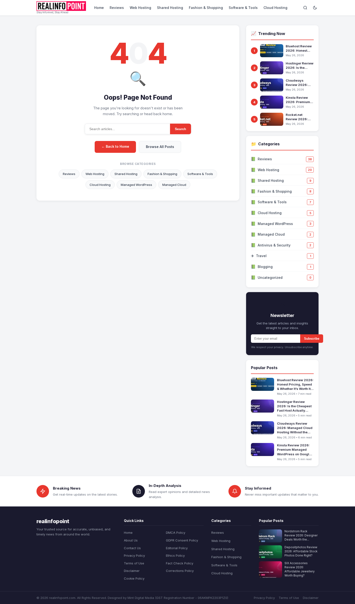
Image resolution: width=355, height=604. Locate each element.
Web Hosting (140, 8)
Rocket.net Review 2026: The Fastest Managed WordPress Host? (299, 117)
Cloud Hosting (275, 8)
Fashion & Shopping (206, 8)
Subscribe (311, 338)
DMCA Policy (175, 532)
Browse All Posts (160, 147)
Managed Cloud (174, 185)
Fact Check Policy (179, 563)
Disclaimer (132, 571)
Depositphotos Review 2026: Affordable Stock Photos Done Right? (301, 551)
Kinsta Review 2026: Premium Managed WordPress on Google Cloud (298, 100)
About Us (131, 540)
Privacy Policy (134, 555)
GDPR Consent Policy (182, 540)
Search (180, 129)
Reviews (117, 8)
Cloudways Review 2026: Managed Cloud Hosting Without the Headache (298, 82)
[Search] (305, 7)
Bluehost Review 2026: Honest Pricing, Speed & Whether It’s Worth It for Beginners (300, 48)
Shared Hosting (170, 8)
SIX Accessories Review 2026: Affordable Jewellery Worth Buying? (299, 569)
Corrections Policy (180, 571)
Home (99, 8)
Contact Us (132, 548)
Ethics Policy (175, 555)
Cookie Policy (134, 578)
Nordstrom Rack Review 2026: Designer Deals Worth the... (301, 535)
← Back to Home (115, 146)
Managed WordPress (136, 185)
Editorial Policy (177, 548)
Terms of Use (134, 563)
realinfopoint (52, 521)
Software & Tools (243, 8)
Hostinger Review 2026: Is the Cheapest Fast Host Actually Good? (299, 65)
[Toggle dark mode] (315, 7)
